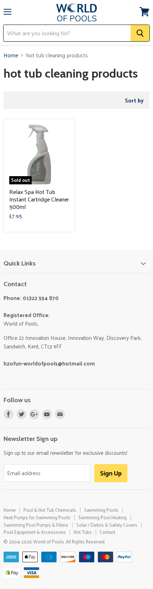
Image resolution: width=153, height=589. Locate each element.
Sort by (134, 100)
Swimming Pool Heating (102, 517)
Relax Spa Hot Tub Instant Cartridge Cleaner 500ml (39, 199)
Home (11, 55)
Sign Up (111, 473)
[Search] (140, 33)
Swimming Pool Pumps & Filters (36, 525)
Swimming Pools (101, 510)
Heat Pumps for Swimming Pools (37, 517)
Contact (107, 532)
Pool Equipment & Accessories (35, 532)
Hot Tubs (83, 532)
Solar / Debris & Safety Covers (106, 525)
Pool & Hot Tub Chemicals (49, 510)
